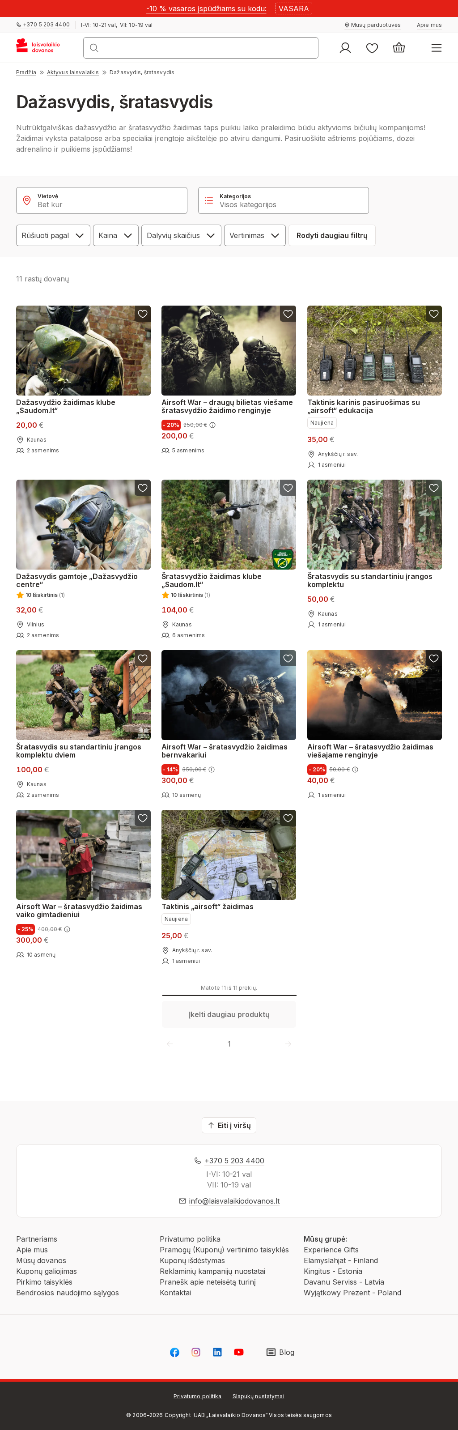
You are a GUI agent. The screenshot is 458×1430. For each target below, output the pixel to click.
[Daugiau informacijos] (212, 425)
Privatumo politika (190, 1238)
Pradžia (26, 72)
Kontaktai (175, 1292)
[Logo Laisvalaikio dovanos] (41, 47)
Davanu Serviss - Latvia (344, 1281)
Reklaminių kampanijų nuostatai (212, 1271)
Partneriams (36, 1238)
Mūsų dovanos (41, 1260)
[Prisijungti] (345, 48)
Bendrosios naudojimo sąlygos (67, 1292)
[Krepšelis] (399, 48)
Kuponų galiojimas (46, 1271)
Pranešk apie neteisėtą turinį (208, 1281)
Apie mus (32, 1249)
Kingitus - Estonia (333, 1271)
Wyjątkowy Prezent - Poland (352, 1292)
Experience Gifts (331, 1249)
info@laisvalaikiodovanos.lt (234, 1200)
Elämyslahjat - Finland (341, 1260)
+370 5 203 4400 (234, 1160)
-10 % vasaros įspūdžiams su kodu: (206, 8)
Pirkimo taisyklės (44, 1281)
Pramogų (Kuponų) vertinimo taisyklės (224, 1249)
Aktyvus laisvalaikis (73, 72)
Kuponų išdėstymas (192, 1260)
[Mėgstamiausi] (372, 48)
